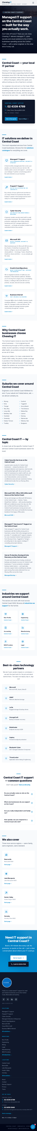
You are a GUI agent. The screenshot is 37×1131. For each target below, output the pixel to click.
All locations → (6, 1075)
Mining (4, 1044)
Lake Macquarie (6, 1068)
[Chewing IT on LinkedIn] (11, 999)
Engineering (5, 1042)
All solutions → (6, 1031)
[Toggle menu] (33, 3)
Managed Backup (10, 575)
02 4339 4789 (16, 106)
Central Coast (6, 1063)
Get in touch (17, 958)
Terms (4, 1089)
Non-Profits (5, 1040)
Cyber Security (9, 484)
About (3, 1079)
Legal (3, 1047)
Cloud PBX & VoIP (7, 1026)
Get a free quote (11, 119)
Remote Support (6, 1084)
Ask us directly (24, 785)
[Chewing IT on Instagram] (16, 999)
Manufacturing (6, 1049)
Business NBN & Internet (9, 1028)
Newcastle (5, 1065)
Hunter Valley (6, 1070)
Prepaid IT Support (7, 1014)
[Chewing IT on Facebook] (3, 999)
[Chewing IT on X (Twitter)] (7, 999)
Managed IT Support (11, 546)
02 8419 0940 (9, 1107)
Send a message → (7, 1113)
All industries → (7, 1054)
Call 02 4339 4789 (19, 964)
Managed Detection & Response (11, 1019)
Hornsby (4, 1073)
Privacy (4, 1087)
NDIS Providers (6, 1052)
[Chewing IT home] (7, 982)
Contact (4, 1082)
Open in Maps (23, 119)
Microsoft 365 (9, 515)
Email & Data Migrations (8, 1021)
